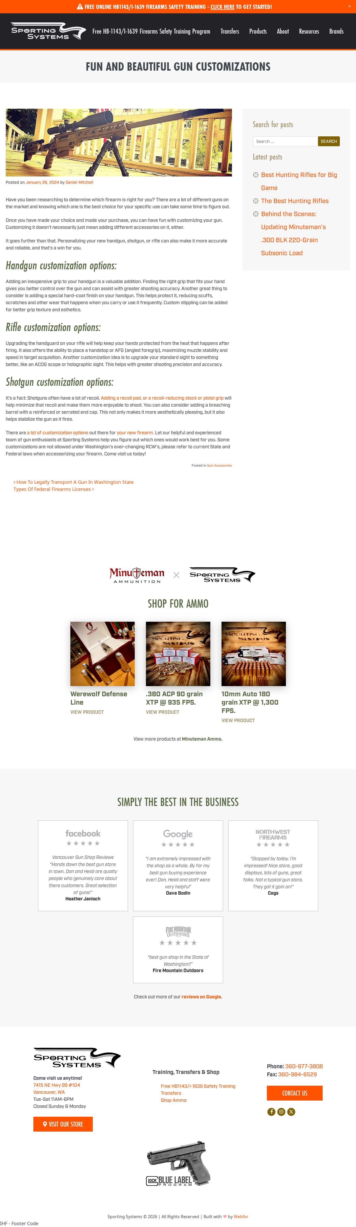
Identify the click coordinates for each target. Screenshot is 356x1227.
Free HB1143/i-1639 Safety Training (198, 1086)
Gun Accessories (219, 465)
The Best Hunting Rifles (295, 201)
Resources (309, 31)
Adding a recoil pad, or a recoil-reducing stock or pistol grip (162, 398)
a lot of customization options (57, 433)
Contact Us (294, 1093)
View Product (87, 712)
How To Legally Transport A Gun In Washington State (74, 482)
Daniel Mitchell (79, 182)
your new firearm (135, 433)
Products (258, 31)
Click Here (223, 7)
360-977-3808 (304, 1066)
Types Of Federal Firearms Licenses (53, 489)
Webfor (241, 1216)
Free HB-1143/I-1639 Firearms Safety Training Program (151, 31)
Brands (336, 31)
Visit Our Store (65, 1124)
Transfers (230, 31)
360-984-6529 (297, 1074)
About (283, 31)
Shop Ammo (174, 1100)
